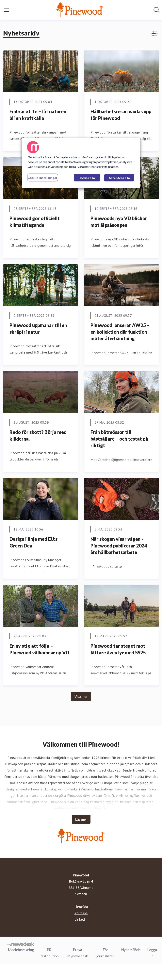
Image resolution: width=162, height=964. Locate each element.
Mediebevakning (21, 949)
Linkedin (81, 919)
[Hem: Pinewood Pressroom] (80, 9)
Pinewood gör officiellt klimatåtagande (34, 221)
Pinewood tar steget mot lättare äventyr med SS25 (118, 649)
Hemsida (81, 906)
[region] (81, 163)
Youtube (81, 913)
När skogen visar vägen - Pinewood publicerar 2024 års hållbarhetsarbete (118, 545)
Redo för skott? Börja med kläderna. (38, 435)
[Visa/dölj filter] (154, 33)
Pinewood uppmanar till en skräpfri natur (38, 328)
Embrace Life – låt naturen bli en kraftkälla (37, 114)
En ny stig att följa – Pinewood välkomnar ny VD (39, 649)
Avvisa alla (87, 178)
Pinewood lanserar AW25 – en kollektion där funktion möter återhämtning (120, 331)
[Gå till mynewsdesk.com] (20, 944)
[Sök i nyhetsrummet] (156, 10)
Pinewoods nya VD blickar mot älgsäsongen (118, 221)
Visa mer (81, 696)
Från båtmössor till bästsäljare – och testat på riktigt (119, 438)
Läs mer (81, 819)
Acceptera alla (119, 178)
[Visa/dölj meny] (6, 10)
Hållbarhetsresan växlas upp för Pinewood (120, 114)
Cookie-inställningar (42, 177)
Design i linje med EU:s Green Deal (33, 542)
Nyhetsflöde (131, 949)
